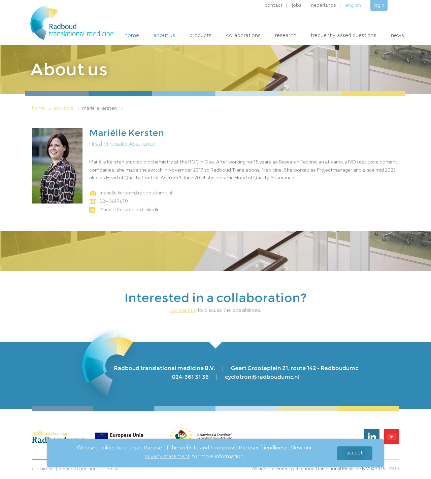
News (397, 35)
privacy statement (167, 456)
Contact (274, 5)
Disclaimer (42, 469)
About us (164, 35)
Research (285, 35)
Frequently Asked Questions (343, 35)
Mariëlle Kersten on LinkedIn (129, 210)
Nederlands (323, 5)
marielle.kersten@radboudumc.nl (135, 193)
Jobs (297, 5)
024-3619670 (113, 202)
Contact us (183, 310)
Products (200, 35)
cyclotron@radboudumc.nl (262, 377)
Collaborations (243, 35)
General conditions (79, 469)
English (353, 5)
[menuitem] (42, 108)
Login (379, 5)
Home (132, 35)
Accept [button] (354, 453)
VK (394, 469)
